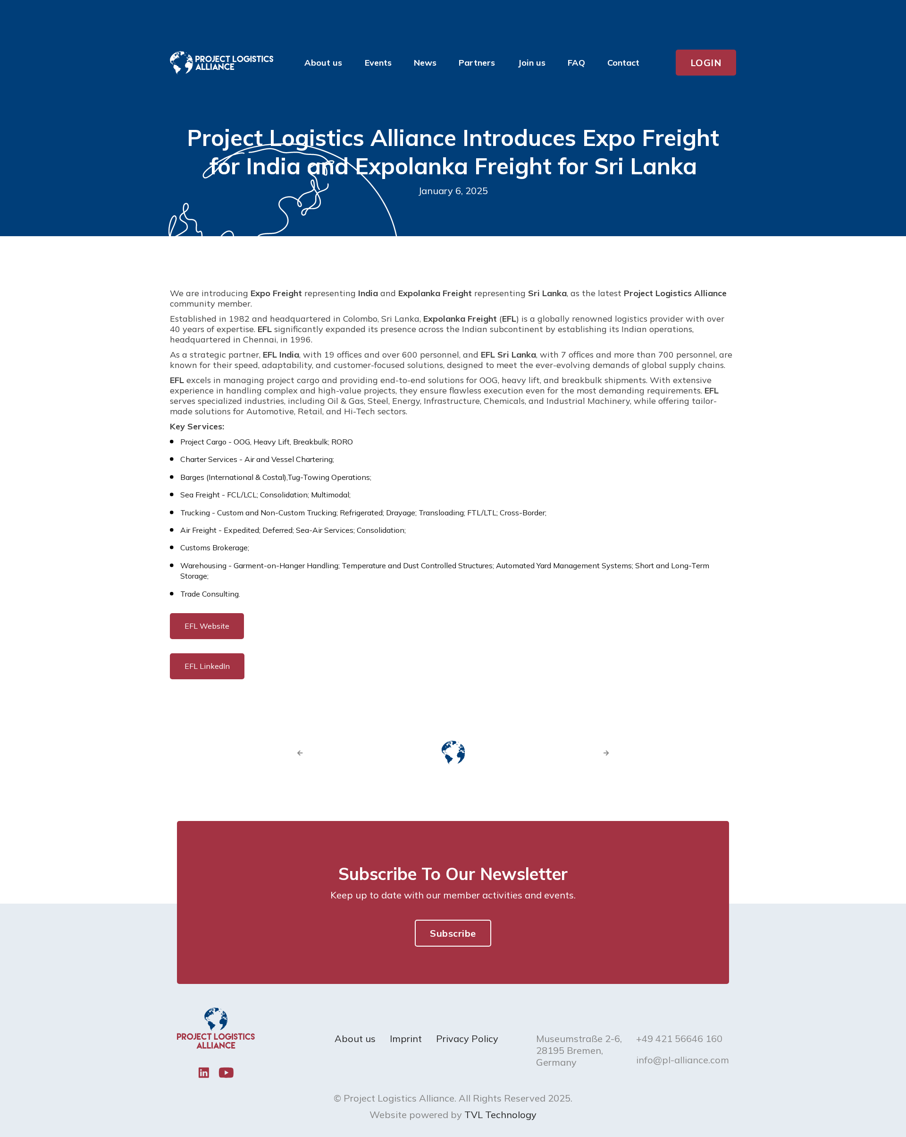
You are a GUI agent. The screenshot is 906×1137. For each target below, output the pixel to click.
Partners (477, 62)
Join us (531, 62)
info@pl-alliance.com (682, 1060)
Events (378, 62)
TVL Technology (500, 1114)
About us (355, 1038)
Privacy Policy (467, 1038)
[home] (221, 63)
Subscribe (453, 933)
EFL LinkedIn (207, 666)
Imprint (406, 1038)
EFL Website (207, 626)
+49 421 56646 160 (679, 1038)
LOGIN (706, 62)
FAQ (576, 62)
